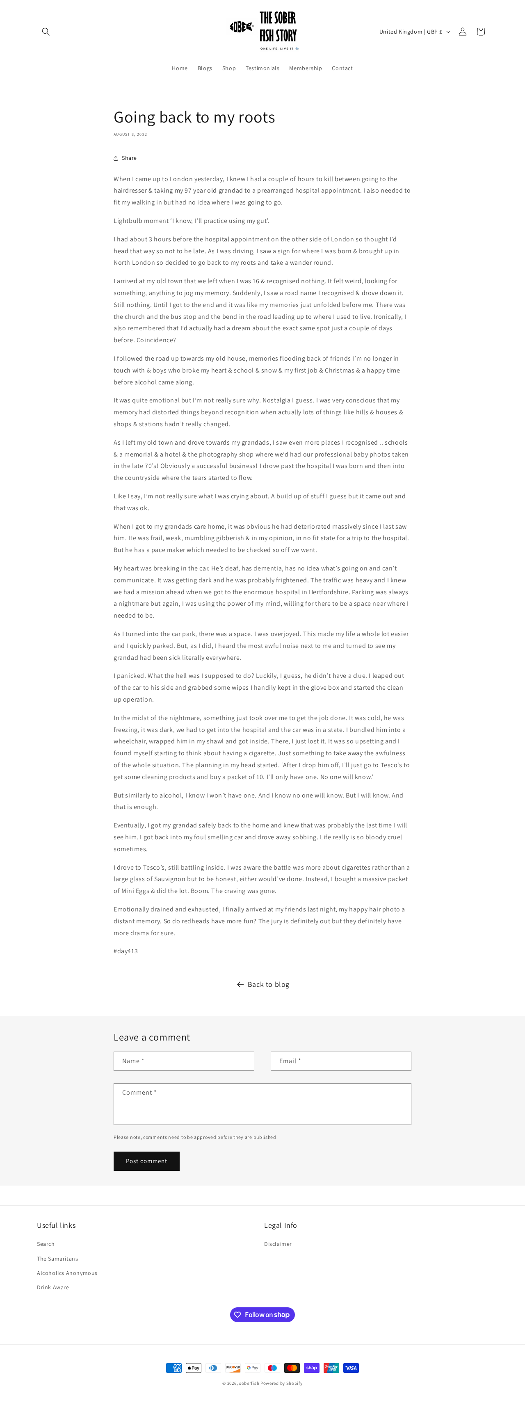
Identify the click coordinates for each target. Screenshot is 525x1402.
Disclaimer (278, 1244)
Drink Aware (53, 1287)
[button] (46, 32)
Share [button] (129, 157)
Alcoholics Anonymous (67, 1273)
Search (46, 1244)
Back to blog (269, 984)
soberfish (249, 1383)
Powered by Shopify (281, 1383)
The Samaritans (57, 1258)
